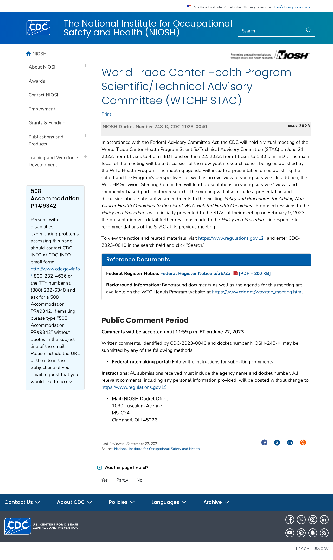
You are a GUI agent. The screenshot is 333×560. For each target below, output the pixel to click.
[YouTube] (289, 532)
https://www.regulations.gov (228, 238)
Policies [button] (119, 502)
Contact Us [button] (19, 502)
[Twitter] (301, 519)
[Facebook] (289, 519)
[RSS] (324, 532)
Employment (42, 109)
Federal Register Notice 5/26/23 (215, 273)
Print (106, 114)
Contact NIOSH (45, 95)
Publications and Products (46, 140)
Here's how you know (291, 7)
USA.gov (321, 548)
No (139, 480)
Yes (104, 480)
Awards (37, 81)
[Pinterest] (301, 532)
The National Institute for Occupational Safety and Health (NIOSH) (148, 28)
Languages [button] (166, 502)
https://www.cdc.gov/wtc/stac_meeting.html (257, 292)
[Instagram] (312, 519)
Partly (122, 480)
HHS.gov (301, 548)
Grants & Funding (47, 123)
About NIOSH (43, 67)
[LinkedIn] (324, 519)
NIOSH (40, 54)
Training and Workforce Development (53, 161)
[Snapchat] (312, 532)
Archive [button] (213, 502)
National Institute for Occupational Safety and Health (157, 448)
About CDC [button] (71, 502)
